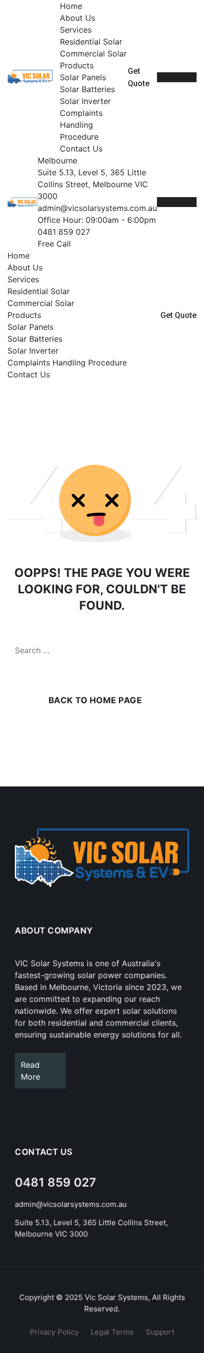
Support (160, 1332)
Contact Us (81, 149)
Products (77, 65)
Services (76, 30)
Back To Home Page (95, 700)
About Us (77, 18)
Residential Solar (91, 42)
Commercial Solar (93, 53)
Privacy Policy (54, 1332)
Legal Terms (112, 1332)
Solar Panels (83, 77)
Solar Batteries (87, 89)
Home (71, 6)
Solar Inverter (85, 101)
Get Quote (178, 315)
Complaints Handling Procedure (81, 125)
